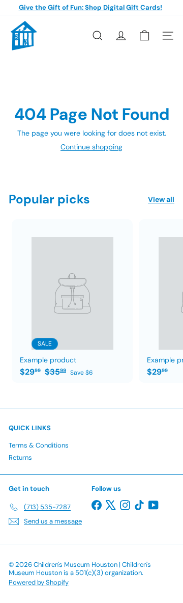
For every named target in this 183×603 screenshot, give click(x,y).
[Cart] (144, 35)
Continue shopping (91, 146)
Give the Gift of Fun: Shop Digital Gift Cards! (90, 7)
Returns (20, 457)
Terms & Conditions (39, 445)
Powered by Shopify (39, 582)
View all (161, 199)
